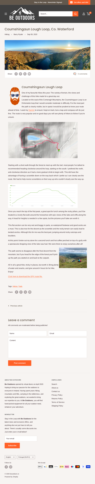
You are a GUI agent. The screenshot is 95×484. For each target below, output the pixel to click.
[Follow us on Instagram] (10, 467)
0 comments (82, 74)
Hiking (7, 34)
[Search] (75, 13)
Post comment (20, 363)
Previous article (16, 306)
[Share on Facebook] (16, 74)
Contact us (56, 391)
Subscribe (12, 445)
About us (55, 388)
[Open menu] (6, 14)
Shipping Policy (57, 406)
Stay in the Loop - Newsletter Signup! (48, 2)
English (8, 457)
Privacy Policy (57, 395)
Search (54, 384)
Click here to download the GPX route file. (25, 276)
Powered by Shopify (11, 477)
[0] (88, 13)
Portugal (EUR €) (24, 457)
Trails (20, 286)
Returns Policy (57, 399)
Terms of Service (58, 402)
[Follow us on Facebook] (6, 467)
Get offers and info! (81, 2)
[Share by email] (29, 74)
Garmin (31, 110)
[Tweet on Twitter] (25, 74)
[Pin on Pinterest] (20, 74)
